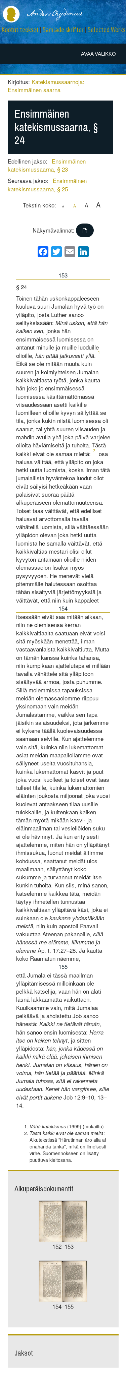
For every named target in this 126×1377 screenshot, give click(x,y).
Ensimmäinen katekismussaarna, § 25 (47, 184)
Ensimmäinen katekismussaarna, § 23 (47, 165)
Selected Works (106, 29)
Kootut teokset (20, 29)
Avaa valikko (98, 54)
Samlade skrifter (63, 29)
